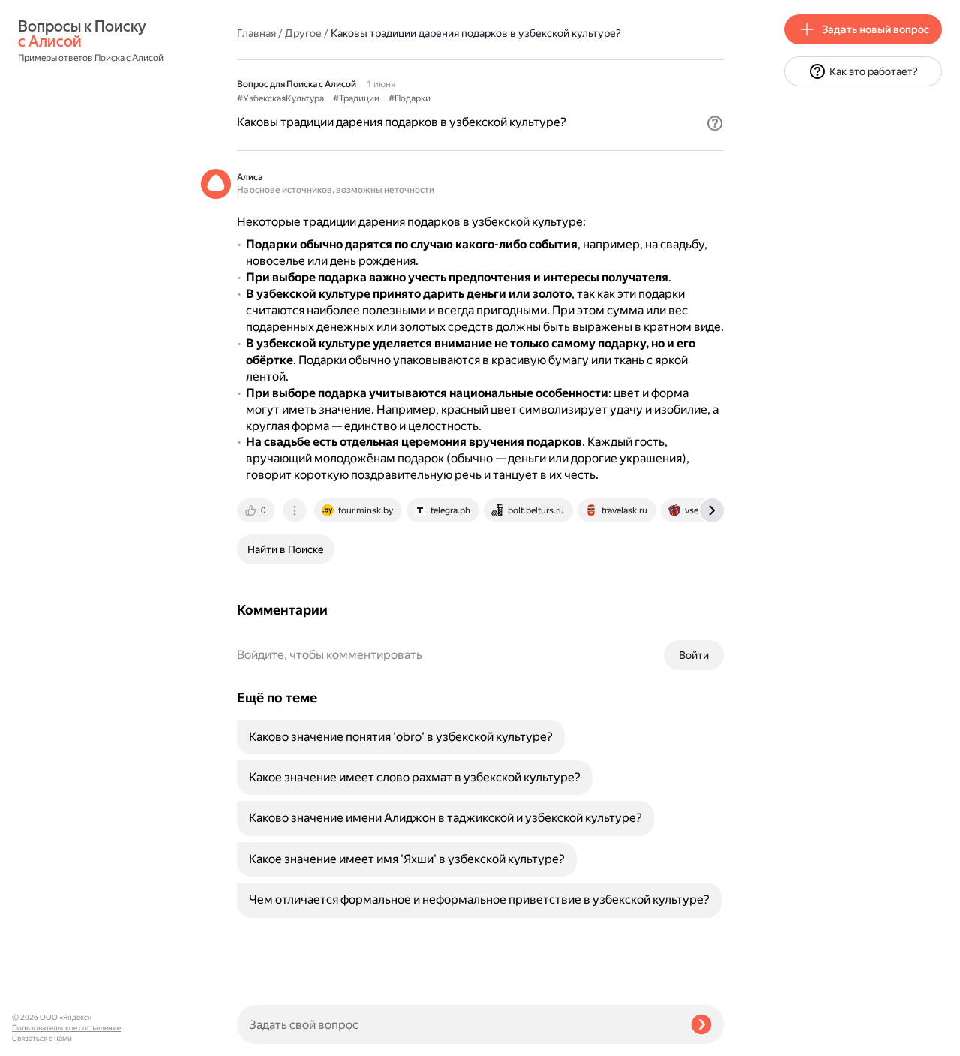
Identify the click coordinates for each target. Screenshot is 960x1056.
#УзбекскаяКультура (280, 98)
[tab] (257, 510)
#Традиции (356, 98)
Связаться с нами (42, 1038)
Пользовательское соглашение (66, 1028)
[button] (715, 123)
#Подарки (409, 98)
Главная (256, 33)
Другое (303, 33)
